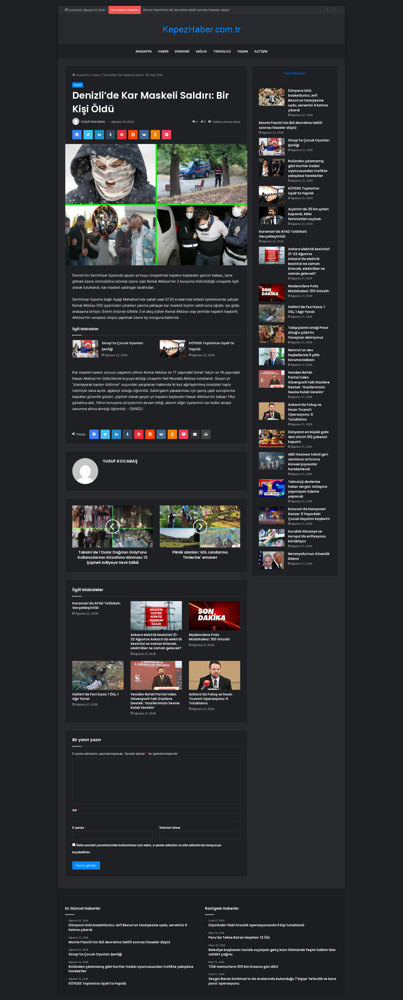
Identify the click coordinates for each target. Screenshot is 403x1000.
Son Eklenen (295, 73)
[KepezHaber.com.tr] (201, 29)
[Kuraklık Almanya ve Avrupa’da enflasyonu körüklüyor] (272, 538)
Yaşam (242, 51)
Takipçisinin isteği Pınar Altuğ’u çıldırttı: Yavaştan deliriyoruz (308, 332)
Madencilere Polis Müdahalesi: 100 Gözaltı (209, 637)
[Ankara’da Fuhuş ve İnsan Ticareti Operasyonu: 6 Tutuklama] (214, 675)
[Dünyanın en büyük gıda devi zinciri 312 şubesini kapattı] (272, 438)
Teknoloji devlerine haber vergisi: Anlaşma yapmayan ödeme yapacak (307, 489)
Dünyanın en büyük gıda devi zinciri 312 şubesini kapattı (308, 437)
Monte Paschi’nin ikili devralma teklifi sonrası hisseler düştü (290, 125)
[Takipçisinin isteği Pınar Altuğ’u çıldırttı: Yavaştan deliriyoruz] (272, 334)
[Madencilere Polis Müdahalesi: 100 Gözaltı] (214, 615)
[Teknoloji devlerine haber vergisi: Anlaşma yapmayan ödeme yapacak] (272, 488)
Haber (163, 51)
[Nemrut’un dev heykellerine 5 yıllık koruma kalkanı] (272, 356)
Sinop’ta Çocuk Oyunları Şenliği (165, 10)
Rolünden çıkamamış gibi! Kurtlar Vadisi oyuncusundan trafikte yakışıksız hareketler (307, 168)
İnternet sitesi (170, 827)
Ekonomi (182, 51)
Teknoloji (222, 51)
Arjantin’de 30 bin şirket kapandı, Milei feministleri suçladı (308, 214)
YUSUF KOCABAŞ (93, 121)
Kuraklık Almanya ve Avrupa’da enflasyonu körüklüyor (307, 536)
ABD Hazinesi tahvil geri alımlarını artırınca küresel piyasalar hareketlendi (308, 461)
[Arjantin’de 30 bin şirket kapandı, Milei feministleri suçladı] (272, 215)
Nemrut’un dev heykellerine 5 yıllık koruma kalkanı (304, 355)
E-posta (79, 827)
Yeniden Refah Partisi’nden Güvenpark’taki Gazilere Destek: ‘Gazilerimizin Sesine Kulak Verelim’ (155, 701)
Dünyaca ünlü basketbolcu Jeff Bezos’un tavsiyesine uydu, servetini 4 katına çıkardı (308, 100)
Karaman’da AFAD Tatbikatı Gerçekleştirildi (96, 605)
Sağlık (201, 51)
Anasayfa (143, 51)
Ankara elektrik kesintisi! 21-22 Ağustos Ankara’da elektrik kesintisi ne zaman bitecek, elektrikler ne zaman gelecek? (156, 641)
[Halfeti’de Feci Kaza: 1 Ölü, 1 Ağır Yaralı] (98, 675)
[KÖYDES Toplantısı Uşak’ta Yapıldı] (172, 349)
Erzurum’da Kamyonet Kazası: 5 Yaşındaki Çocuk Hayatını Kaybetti (309, 514)
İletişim (261, 51)
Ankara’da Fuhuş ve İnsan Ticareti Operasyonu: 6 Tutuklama (210, 698)
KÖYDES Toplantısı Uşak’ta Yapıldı (303, 191)
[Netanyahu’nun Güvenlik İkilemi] (272, 560)
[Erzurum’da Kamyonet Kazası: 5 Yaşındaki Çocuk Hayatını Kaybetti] (272, 515)
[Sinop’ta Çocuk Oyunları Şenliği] (85, 349)
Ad (75, 810)
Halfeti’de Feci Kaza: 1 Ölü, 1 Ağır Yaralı (95, 696)
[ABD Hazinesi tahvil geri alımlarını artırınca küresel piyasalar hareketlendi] (272, 461)
